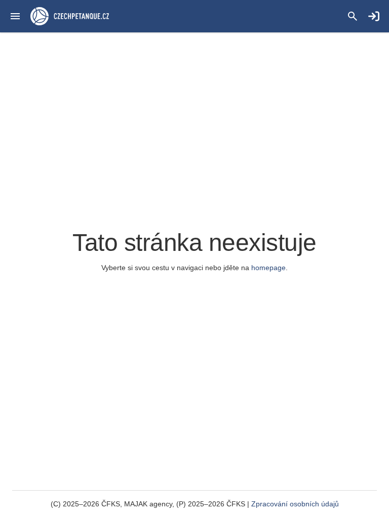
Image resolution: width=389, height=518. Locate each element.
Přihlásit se (374, 16)
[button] (15, 16)
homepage (268, 268)
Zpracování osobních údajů (295, 504)
